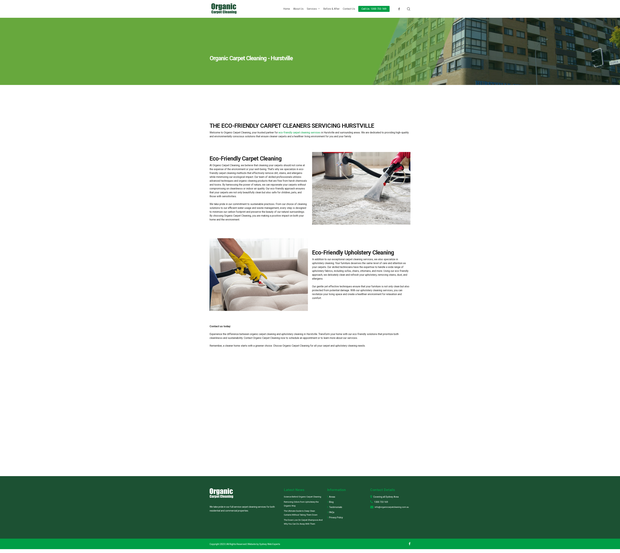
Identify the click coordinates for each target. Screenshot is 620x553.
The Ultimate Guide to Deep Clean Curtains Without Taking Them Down (300, 513)
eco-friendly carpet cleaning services (299, 132)
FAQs (331, 512)
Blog (331, 502)
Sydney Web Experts (269, 544)
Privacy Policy (336, 517)
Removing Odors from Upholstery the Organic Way (301, 504)
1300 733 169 (381, 502)
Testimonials (335, 507)
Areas (332, 497)
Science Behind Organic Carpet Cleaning (302, 497)
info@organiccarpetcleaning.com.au (392, 507)
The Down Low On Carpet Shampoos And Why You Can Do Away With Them (303, 522)
